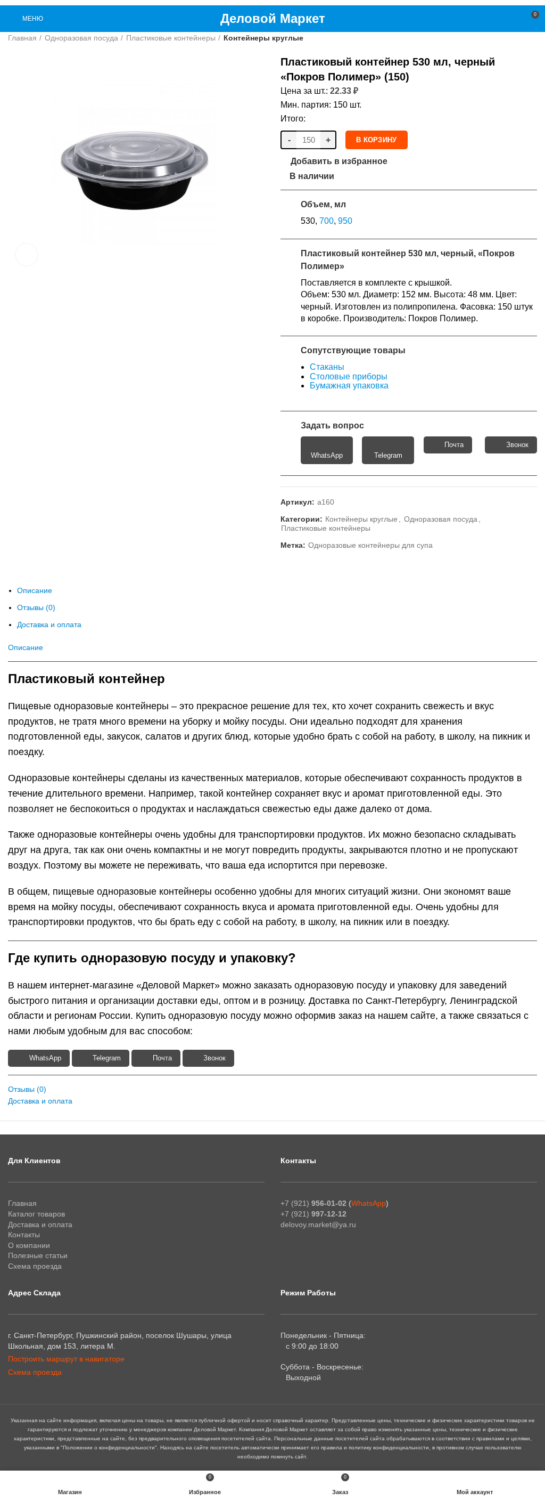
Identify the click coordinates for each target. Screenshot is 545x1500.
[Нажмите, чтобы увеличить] (26, 254)
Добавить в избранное (339, 161)
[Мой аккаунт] (511, 18)
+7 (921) (313, 1203)
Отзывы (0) (36, 607)
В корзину (376, 140)
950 (345, 220)
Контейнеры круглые (263, 38)
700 (326, 220)
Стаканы (327, 366)
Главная (22, 38)
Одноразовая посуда (81, 38)
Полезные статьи (38, 1255)
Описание (34, 590)
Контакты (24, 1234)
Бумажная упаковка (349, 385)
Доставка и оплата (49, 624)
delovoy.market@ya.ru (318, 1224)
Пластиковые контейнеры (171, 38)
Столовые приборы (348, 376)
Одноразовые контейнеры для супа (370, 545)
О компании (29, 1245)
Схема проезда (35, 1266)
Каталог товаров (36, 1214)
